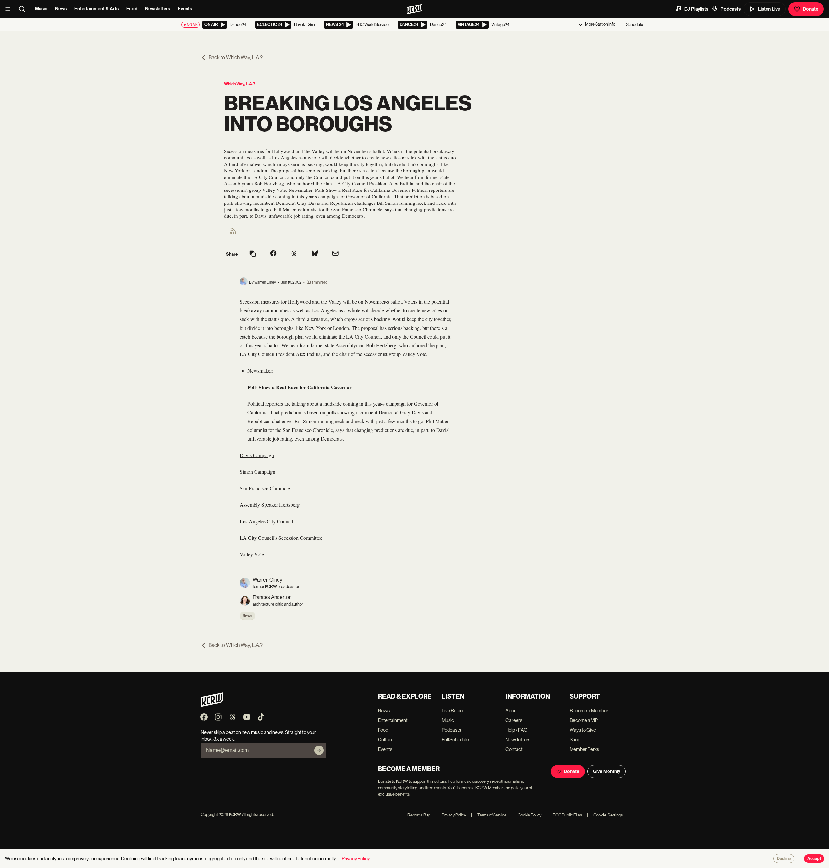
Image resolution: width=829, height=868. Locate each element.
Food (131, 9)
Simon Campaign (257, 471)
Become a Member (589, 710)
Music (41, 9)
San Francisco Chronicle (265, 488)
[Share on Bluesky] (315, 254)
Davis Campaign (257, 455)
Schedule (634, 24)
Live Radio (452, 710)
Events (185, 9)
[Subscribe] (319, 750)
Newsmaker (259, 370)
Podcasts (731, 9)
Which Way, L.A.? (239, 83)
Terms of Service (488, 815)
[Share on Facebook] (273, 254)
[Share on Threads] (294, 254)
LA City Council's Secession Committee (281, 537)
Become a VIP (584, 720)
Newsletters (157, 9)
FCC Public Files (564, 815)
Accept (814, 858)
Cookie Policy (526, 815)
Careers (513, 720)
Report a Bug (418, 815)
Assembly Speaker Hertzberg (270, 504)
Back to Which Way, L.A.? (236, 57)
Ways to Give (583, 730)
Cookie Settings (608, 815)
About (511, 710)
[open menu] (10, 9)
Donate (810, 9)
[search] (24, 9)
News (61, 9)
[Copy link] (252, 254)
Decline (784, 858)
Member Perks (584, 749)
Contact (514, 749)
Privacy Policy (451, 815)
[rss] (233, 233)
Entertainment (393, 720)
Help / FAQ (516, 730)
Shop (575, 739)
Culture (385, 739)
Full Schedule (455, 739)
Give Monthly (606, 771)
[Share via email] (335, 254)
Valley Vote (252, 554)
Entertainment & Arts (96, 9)
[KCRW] (212, 705)
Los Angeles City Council (266, 521)
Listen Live (769, 9)
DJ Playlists (696, 9)
